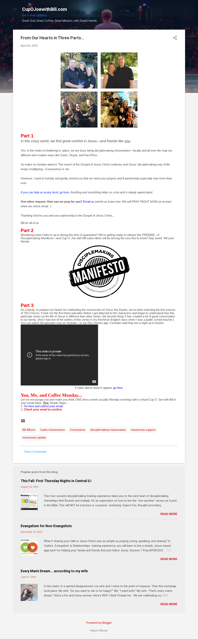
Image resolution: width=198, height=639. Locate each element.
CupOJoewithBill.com (44, 9)
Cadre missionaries (52, 430)
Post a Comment (35, 451)
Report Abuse (99, 630)
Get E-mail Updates (34, 15)
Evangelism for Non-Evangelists (46, 526)
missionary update (34, 437)
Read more (168, 514)
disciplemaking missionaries (108, 430)
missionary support (143, 430)
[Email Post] (23, 422)
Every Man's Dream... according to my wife (54, 571)
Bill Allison (28, 430)
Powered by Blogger (99, 622)
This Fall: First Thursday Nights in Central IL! (56, 481)
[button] (175, 38)
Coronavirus (77, 430)
